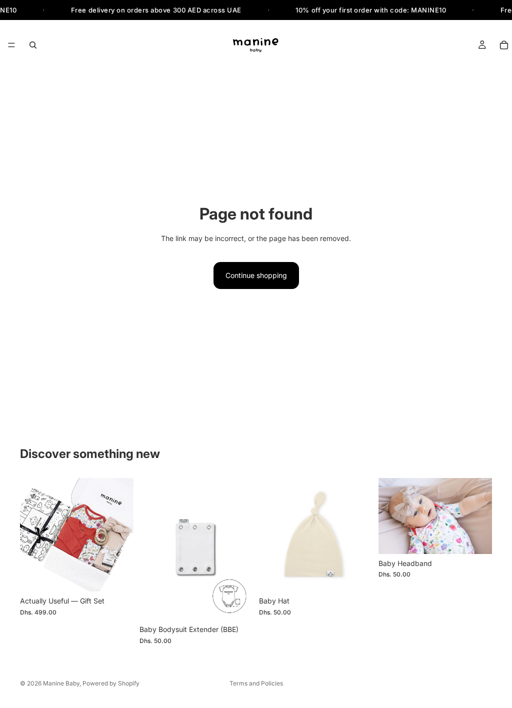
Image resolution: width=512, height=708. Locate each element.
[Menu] (11, 45)
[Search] (33, 45)
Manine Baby (61, 683)
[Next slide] (242, 549)
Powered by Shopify (111, 683)
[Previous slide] (151, 549)
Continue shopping (256, 275)
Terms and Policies (256, 683)
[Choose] (118, 577)
